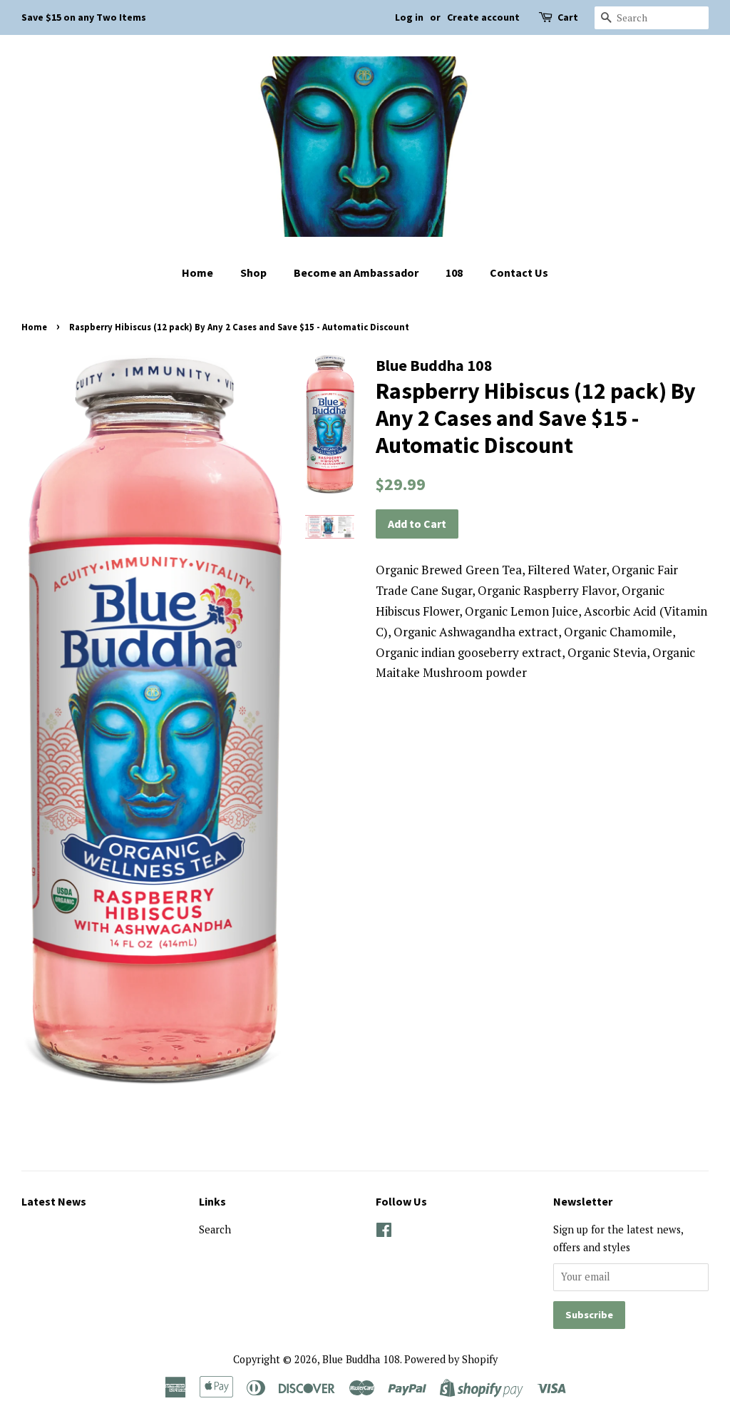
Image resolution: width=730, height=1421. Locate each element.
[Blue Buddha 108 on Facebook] (384, 1232)
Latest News (53, 1201)
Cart (567, 17)
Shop (253, 272)
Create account (483, 17)
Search (215, 1229)
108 (454, 272)
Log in (409, 17)
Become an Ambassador (356, 272)
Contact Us (519, 272)
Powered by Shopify (451, 1359)
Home (197, 272)
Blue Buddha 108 (361, 1359)
